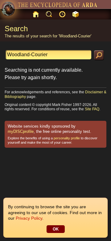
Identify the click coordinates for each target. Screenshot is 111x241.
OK (56, 229)
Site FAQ (92, 109)
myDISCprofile (21, 131)
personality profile (67, 138)
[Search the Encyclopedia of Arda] (99, 55)
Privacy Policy (29, 218)
